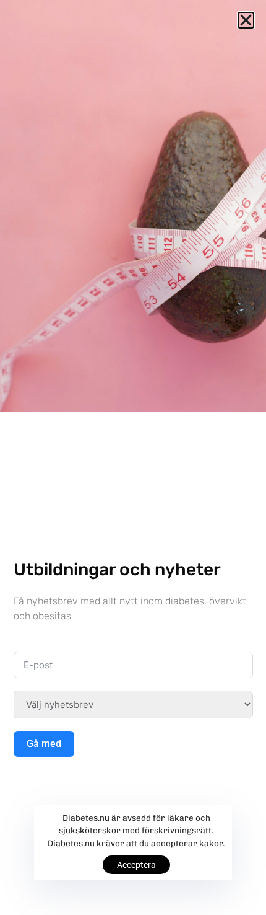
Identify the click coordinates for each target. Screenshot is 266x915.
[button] (246, 20)
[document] (133, 457)
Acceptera (136, 865)
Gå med (44, 743)
